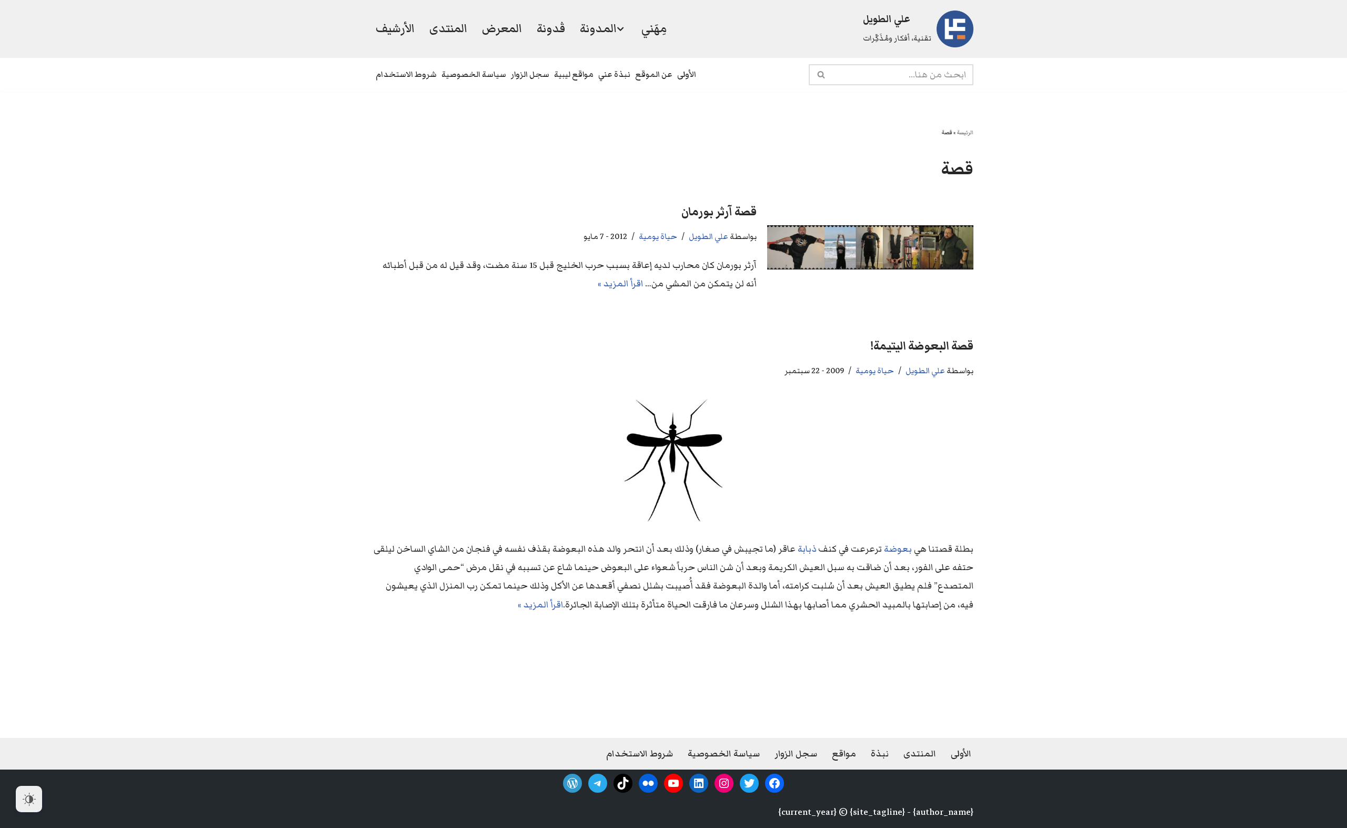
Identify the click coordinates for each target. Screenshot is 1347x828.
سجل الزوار (530, 74)
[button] (620, 29)
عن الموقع (653, 74)
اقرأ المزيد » (620, 284)
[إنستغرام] (724, 783)
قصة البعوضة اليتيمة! (921, 346)
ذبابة (807, 549)
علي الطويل (708, 236)
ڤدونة (551, 28)
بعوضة (898, 549)
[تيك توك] (623, 783)
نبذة (880, 754)
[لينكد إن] (698, 783)
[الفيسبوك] (774, 783)
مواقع (844, 754)
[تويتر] (749, 783)
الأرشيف (395, 28)
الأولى (686, 74)
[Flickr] (648, 783)
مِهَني (654, 28)
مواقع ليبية (574, 74)
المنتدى (448, 28)
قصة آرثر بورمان (719, 212)
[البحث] (820, 74)
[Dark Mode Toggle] (29, 799)
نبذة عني (614, 74)
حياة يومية (658, 236)
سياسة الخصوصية (473, 74)
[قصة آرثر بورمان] (870, 247)
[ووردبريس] (572, 783)
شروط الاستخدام (406, 74)
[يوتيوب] (673, 783)
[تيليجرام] (597, 783)
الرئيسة (965, 132)
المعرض (502, 28)
